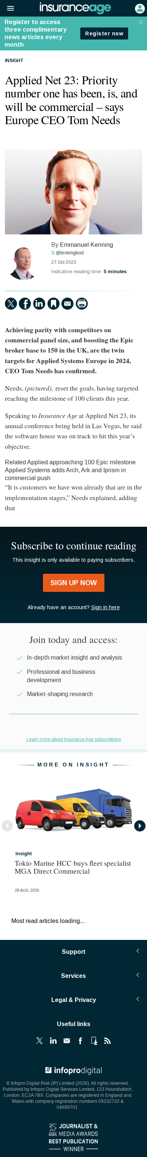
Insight (14, 61)
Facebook (80, 1040)
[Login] (139, 8)
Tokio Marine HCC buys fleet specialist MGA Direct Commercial (73, 867)
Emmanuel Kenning (86, 244)
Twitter (39, 1040)
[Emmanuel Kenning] (24, 261)
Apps (93, 1040)
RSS (107, 1040)
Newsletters (66, 1040)
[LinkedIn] (39, 304)
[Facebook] (25, 304)
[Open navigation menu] (7, 9)
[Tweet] (11, 304)
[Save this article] (53, 304)
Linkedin (53, 1040)
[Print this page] (82, 304)
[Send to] (67, 304)
